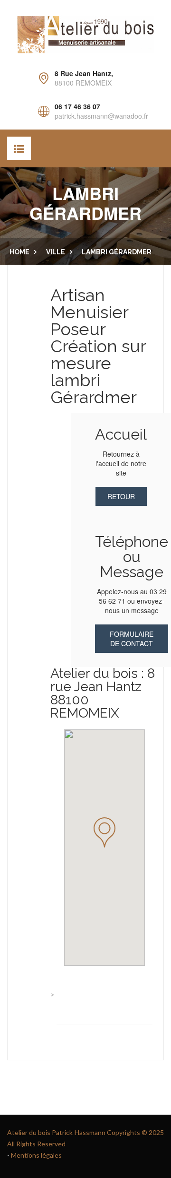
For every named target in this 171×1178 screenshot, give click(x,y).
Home (19, 252)
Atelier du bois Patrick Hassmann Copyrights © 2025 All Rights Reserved (85, 1138)
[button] (104, 832)
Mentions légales (36, 1155)
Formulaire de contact (131, 638)
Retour (121, 496)
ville (55, 252)
